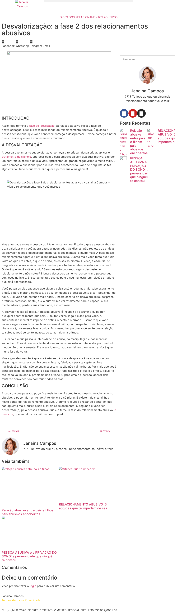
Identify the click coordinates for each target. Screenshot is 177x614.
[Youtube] (132, 113)
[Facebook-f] (124, 113)
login (33, 586)
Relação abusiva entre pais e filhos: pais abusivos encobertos (28, 512)
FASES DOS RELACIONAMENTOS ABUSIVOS (88, 17)
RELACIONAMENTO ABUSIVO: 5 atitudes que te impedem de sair (83, 506)
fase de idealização (42, 125)
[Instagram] (141, 113)
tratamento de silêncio (16, 156)
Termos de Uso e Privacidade (21, 600)
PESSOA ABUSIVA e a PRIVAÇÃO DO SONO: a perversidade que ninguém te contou (29, 556)
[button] (88, 1)
